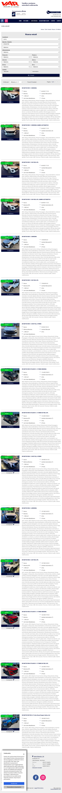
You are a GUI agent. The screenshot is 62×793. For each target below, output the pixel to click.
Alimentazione (6, 50)
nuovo (53, 29)
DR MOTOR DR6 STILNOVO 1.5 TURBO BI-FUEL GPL (35, 663)
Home (20, 21)
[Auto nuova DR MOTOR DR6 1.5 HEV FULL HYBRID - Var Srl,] (10, 462)
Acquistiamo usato (44, 21)
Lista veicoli (34, 21)
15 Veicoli (31, 75)
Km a (33, 64)
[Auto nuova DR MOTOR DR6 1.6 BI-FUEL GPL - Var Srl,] (10, 566)
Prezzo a (34, 55)
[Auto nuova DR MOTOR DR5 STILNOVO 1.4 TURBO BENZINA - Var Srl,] (10, 375)
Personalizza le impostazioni (14, 787)
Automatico (35, 71)
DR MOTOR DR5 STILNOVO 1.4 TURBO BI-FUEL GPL (35, 412)
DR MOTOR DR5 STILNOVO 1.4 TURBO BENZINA (34, 369)
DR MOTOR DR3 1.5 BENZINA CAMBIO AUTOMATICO (35, 125)
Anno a (34, 60)
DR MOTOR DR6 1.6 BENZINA (29, 508)
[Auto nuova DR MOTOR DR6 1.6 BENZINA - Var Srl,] (10, 514)
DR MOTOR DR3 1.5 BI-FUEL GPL (30, 162)
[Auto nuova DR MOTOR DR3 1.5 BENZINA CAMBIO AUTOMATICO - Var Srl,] (10, 131)
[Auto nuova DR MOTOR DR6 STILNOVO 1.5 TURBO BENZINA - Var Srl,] (10, 618)
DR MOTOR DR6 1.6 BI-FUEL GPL (30, 560)
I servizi (53, 21)
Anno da (4, 60)
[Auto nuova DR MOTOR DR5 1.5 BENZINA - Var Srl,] (10, 243)
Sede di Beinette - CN (39, 756)
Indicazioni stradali (37, 767)
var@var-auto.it (46, 766)
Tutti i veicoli (48, 29)
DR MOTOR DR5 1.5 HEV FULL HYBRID (31, 323)
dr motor (58, 29)
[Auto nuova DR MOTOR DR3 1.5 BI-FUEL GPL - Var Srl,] (10, 168)
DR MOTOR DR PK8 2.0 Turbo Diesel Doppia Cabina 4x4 (36, 715)
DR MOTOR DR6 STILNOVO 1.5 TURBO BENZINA (34, 611)
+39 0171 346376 (46, 762)
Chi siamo (26, 21)
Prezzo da (5, 55)
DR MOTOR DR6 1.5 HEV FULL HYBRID (31, 456)
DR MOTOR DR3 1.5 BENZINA (29, 88)
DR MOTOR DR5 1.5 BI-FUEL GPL (30, 280)
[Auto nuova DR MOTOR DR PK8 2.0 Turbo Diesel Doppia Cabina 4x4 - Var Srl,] (10, 721)
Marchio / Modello (7, 42)
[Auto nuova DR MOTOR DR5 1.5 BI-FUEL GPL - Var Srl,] (10, 286)
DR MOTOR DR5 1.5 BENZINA (29, 236)
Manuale (6, 71)
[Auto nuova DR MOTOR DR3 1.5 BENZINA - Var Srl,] (10, 94)
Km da (4, 64)
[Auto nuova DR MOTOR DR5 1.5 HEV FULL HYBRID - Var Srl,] (10, 330)
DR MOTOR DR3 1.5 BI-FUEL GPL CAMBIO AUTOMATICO (36, 199)
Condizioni (5, 37)
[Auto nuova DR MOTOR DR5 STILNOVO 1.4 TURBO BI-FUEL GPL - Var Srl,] (10, 419)
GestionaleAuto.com (56, 789)
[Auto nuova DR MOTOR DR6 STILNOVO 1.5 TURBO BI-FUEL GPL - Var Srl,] (10, 669)
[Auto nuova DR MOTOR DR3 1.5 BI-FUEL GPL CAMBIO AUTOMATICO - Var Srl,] (10, 205)
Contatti (59, 21)
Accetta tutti (14, 783)
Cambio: (4, 69)
